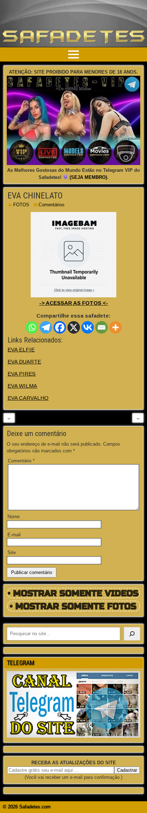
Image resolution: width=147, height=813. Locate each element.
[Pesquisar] (132, 634)
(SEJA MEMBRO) (88, 177)
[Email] (101, 327)
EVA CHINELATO (35, 196)
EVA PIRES (21, 374)
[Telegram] (46, 327)
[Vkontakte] (87, 327)
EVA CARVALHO (28, 398)
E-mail (14, 534)
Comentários (52, 204)
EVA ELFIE (21, 349)
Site (11, 552)
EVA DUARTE (24, 361)
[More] (115, 327)
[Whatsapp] (32, 327)
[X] (73, 327)
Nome (13, 516)
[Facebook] (60, 327)
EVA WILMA (22, 386)
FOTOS (21, 204)
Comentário (21, 460)
